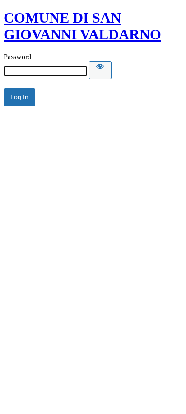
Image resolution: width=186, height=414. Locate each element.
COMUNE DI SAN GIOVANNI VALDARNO (82, 26)
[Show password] (100, 70)
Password (17, 57)
